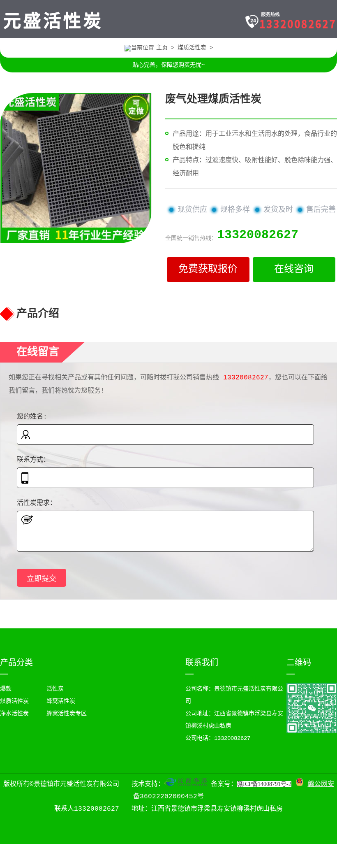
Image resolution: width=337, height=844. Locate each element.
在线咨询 (294, 269)
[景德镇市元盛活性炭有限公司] (52, 32)
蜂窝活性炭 (60, 701)
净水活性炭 (14, 713)
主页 (162, 47)
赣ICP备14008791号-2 (264, 784)
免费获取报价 (208, 269)
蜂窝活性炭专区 (66, 713)
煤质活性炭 (192, 47)
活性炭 (55, 689)
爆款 (6, 689)
